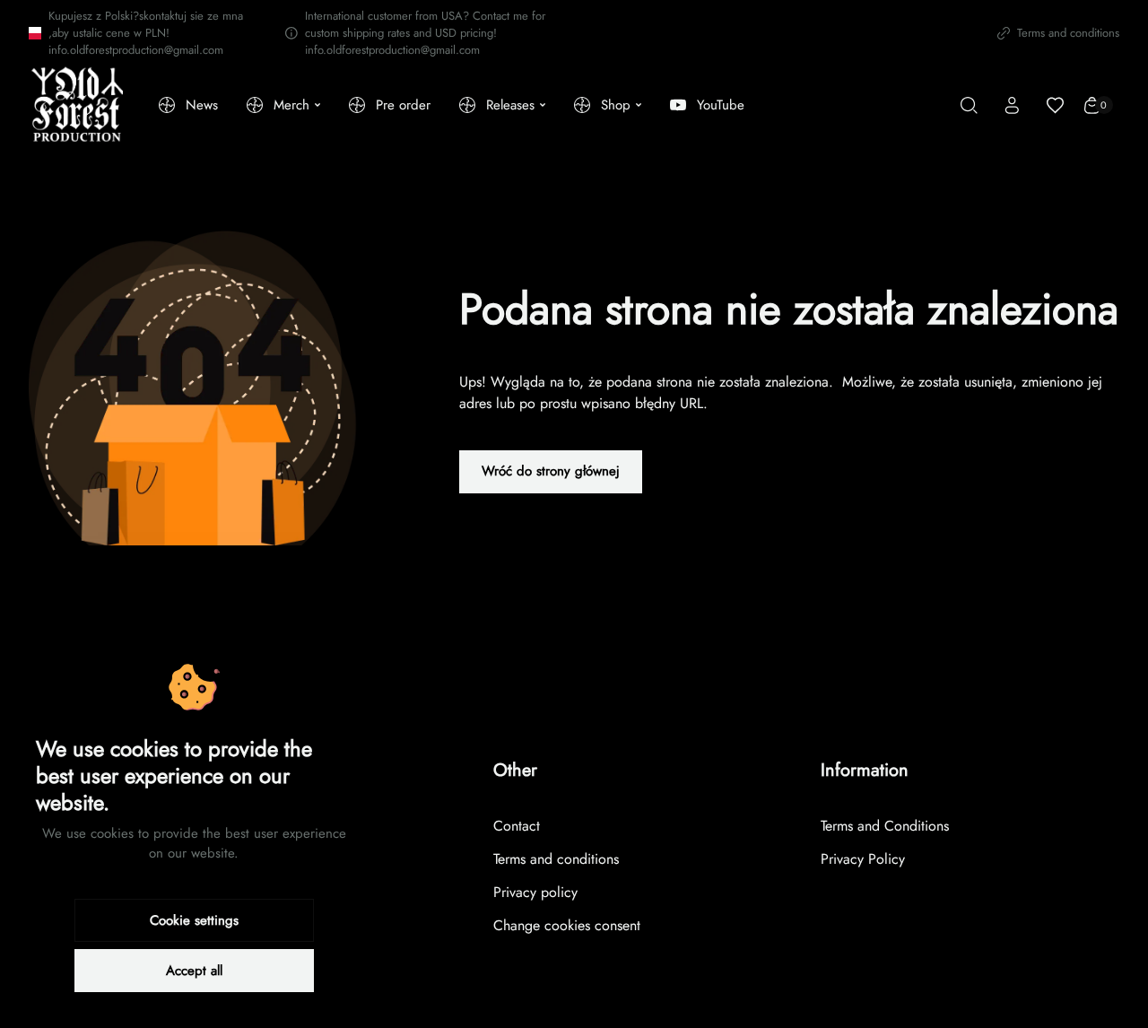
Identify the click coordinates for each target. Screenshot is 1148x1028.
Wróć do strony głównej (551, 471)
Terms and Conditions (885, 825)
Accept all (194, 970)
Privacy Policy (863, 859)
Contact (516, 825)
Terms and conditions (1068, 32)
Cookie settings (194, 920)
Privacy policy (535, 892)
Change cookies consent (566, 925)
